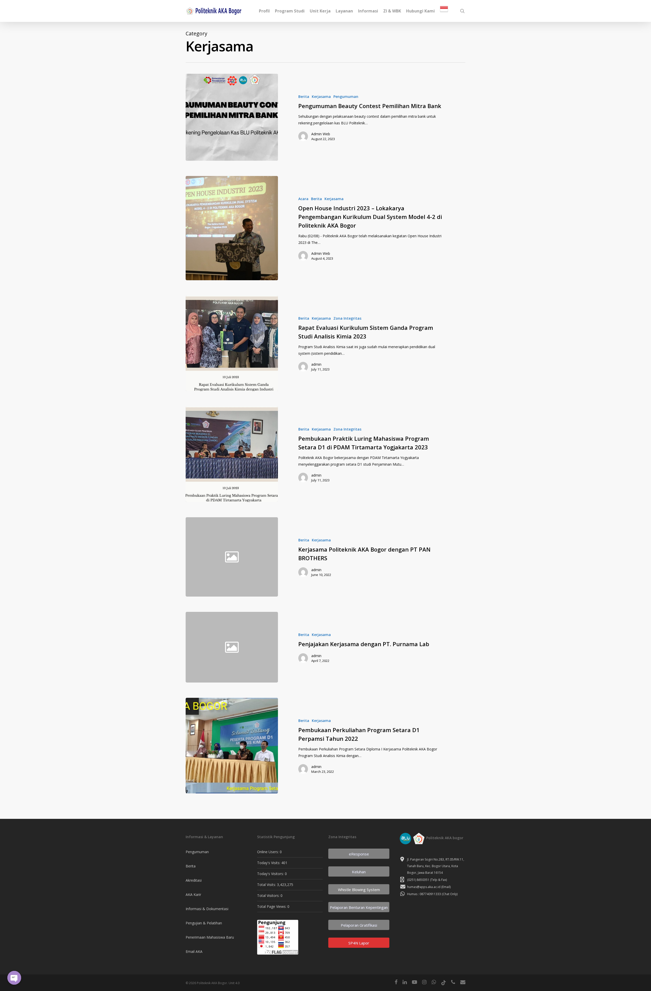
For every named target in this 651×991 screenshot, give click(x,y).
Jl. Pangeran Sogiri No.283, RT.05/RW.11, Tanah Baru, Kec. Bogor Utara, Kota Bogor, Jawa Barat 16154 (435, 866)
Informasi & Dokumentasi (207, 908)
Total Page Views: (272, 906)
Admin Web (320, 133)
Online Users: (268, 851)
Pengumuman (345, 96)
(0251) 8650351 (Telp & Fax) (427, 880)
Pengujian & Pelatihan (204, 923)
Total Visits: (267, 884)
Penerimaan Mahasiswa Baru (210, 937)
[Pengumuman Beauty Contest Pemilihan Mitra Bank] (232, 117)
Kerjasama (321, 96)
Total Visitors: (268, 895)
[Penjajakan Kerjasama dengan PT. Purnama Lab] (372, 647)
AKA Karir (193, 894)
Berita (303, 96)
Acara (303, 198)
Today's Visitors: (271, 873)
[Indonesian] (444, 11)
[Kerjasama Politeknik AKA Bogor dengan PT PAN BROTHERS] (372, 557)
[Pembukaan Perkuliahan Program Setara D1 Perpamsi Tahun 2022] (232, 745)
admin (316, 364)
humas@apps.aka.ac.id (423, 887)
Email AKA (194, 951)
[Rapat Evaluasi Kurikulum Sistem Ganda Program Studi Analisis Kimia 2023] (232, 343)
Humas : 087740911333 (424, 894)
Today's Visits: (269, 862)
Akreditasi (194, 880)
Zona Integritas (347, 318)
